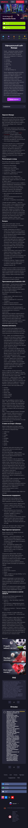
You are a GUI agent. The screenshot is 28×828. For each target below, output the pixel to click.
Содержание (11, 777)
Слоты (5, 774)
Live (11, 774)
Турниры (21, 774)
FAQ (18, 777)
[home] (4, 2)
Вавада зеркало (14, 99)
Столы (15, 774)
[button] (26, 8)
